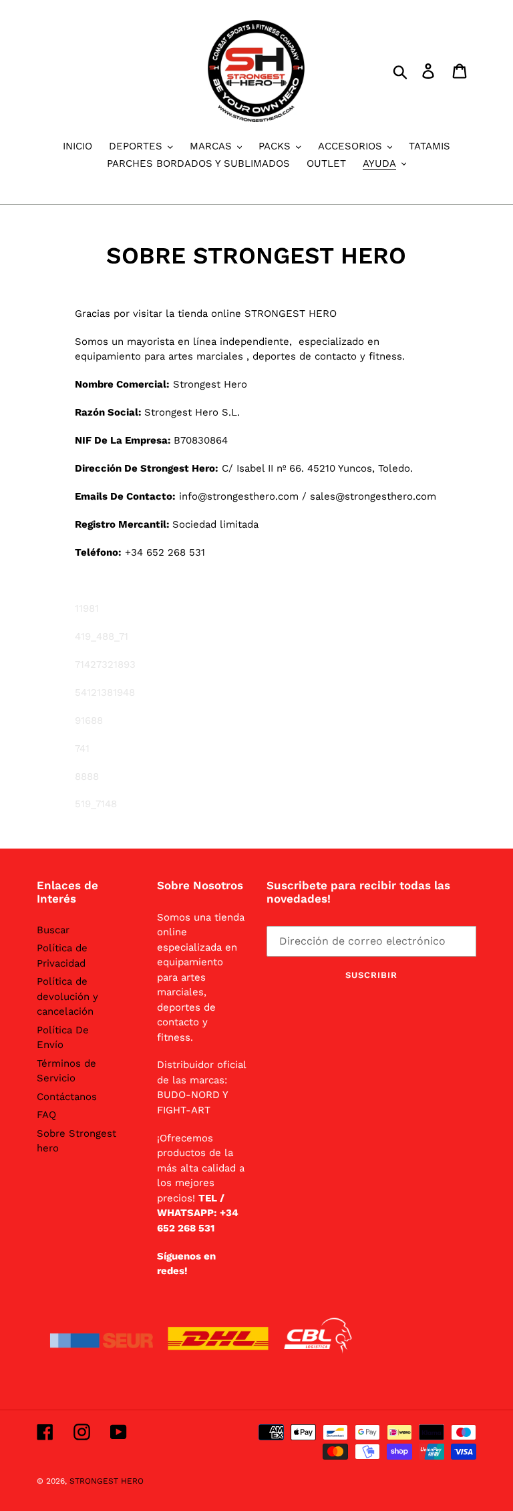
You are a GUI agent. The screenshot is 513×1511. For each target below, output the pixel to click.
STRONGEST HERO (106, 1481)
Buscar (53, 930)
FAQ (46, 1115)
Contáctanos (67, 1097)
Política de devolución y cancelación (67, 996)
